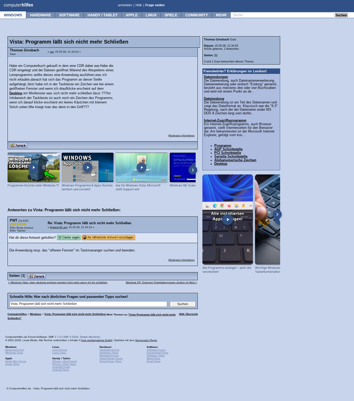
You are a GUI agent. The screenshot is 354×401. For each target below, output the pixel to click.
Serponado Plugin (146, 340)
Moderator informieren (181, 135)
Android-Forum (61, 366)
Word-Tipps (153, 358)
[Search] (341, 15)
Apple (132, 15)
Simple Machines (90, 336)
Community (196, 15)
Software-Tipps (156, 355)
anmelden (125, 5)
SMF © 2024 (70, 336)
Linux (151, 15)
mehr (221, 15)
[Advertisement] (156, 92)
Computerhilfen (17, 314)
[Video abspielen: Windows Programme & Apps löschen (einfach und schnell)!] (88, 167)
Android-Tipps (60, 369)
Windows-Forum (14, 349)
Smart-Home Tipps (111, 361)
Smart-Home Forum (111, 358)
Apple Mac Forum (15, 361)
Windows (13, 15)
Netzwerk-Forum (109, 355)
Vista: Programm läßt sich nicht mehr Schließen (74, 314)
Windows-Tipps (14, 352)
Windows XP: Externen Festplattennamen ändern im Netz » (161, 282)
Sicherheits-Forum (157, 352)
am (52, 51)
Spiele (171, 15)
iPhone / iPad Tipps (64, 364)
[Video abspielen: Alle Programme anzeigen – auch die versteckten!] (227, 219)
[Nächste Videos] (192, 170)
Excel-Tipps (153, 361)
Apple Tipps (12, 364)
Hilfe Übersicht (188, 314)
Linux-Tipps (59, 352)
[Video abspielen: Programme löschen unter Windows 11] (34, 167)
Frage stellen (155, 5)
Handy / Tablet (103, 15)
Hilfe (139, 5)
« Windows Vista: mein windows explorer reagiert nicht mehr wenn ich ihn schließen (58, 282)
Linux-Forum (59, 349)
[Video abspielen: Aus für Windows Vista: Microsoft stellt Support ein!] (142, 167)
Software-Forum (156, 349)
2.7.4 (58, 336)
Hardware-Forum (109, 349)
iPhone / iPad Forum (64, 361)
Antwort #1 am (58, 227)
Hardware (40, 15)
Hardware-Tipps (109, 352)
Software (69, 15)
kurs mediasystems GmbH (96, 340)
